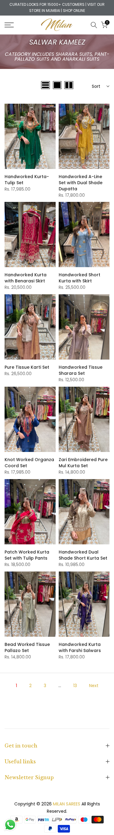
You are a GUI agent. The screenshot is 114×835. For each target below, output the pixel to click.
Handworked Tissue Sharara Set (80, 370)
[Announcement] (57, 8)
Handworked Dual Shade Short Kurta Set (83, 555)
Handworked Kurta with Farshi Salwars (80, 647)
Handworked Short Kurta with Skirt (79, 278)
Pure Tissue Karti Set (27, 367)
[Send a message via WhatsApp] (10, 825)
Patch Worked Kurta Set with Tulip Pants (27, 555)
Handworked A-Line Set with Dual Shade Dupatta (80, 183)
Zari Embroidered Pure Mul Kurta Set (83, 463)
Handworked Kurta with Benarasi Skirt (26, 278)
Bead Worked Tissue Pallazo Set (27, 647)
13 (75, 686)
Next (93, 686)
